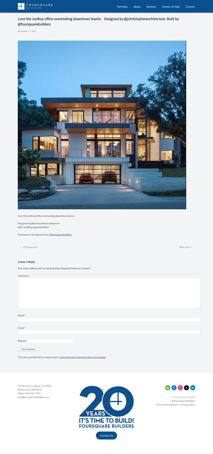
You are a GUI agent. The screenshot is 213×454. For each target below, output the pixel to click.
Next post (184, 247)
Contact (190, 6)
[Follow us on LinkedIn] (192, 387)
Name (22, 315)
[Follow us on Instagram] (180, 387)
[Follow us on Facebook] (174, 387)
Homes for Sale (171, 6)
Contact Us (106, 435)
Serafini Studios (187, 397)
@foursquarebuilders (60, 234)
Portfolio (122, 6)
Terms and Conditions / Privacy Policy (175, 404)
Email (22, 327)
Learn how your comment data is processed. (82, 357)
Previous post (30, 247)
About (136, 6)
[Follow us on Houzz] (167, 387)
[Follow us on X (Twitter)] (186, 387)
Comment (24, 275)
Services (151, 6)
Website (22, 340)
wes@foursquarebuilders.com (33, 397)
